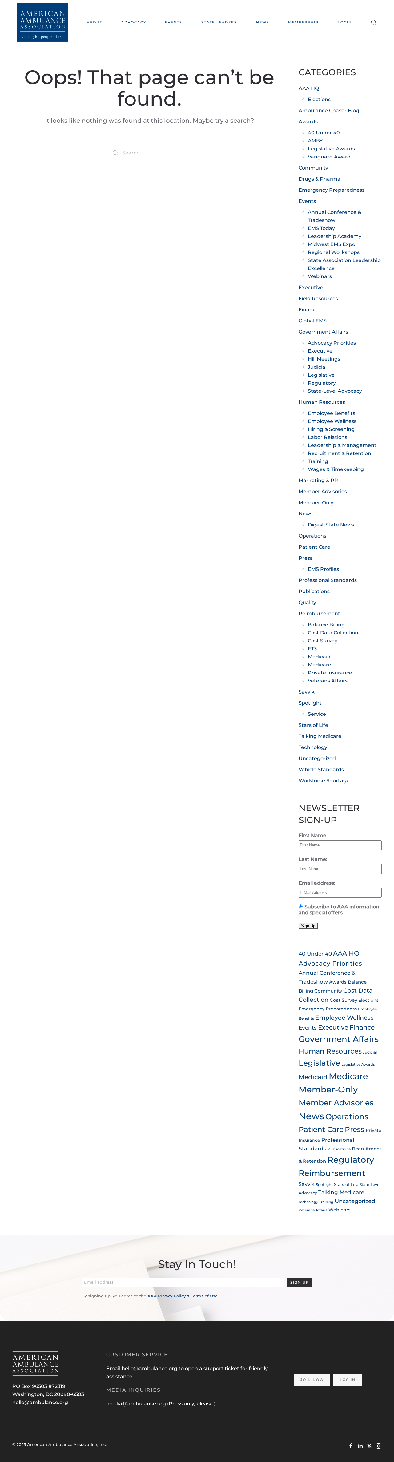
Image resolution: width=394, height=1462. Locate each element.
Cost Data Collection (333, 633)
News (262, 22)
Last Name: (313, 859)
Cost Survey (322, 641)
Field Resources (318, 298)
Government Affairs (323, 332)
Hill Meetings (324, 359)
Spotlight (310, 703)
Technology (313, 747)
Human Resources (322, 402)
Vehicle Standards (321, 769)
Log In (348, 1380)
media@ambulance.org (136, 1404)
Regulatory (322, 383)
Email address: (317, 883)
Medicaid (319, 657)
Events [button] (173, 22)
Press (305, 558)
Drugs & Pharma (319, 179)
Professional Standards (328, 580)
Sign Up (299, 1282)
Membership (303, 22)
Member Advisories (323, 491)
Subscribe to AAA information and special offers (339, 909)
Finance (309, 310)
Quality (307, 602)
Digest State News (331, 525)
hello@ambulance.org (40, 1402)
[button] (374, 22)
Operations (312, 536)
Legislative (321, 375)
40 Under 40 (324, 133)
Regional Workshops (334, 252)
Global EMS (313, 321)
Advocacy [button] (133, 22)
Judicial (317, 367)
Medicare (319, 665)
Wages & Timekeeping (336, 469)
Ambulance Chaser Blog (329, 110)
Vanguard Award (329, 157)
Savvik (307, 692)
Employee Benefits (331, 413)
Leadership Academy (334, 236)
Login (345, 22)
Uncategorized (317, 758)
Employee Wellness (332, 421)
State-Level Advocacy (335, 391)
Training (318, 461)
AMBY (315, 141)
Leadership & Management (342, 445)
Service (317, 714)
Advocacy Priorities (332, 343)
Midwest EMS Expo (331, 244)
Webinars (320, 276)
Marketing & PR (318, 480)
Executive (311, 287)
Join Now (312, 1380)
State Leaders (219, 22)
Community (313, 168)
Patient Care (314, 547)
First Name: (313, 835)
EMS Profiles (323, 569)
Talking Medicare (320, 736)
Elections (319, 99)
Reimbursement (319, 613)
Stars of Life (313, 725)
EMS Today (321, 228)
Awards (308, 122)
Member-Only (316, 503)
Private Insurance (330, 673)
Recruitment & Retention (339, 453)
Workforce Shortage (324, 781)
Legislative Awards (331, 149)
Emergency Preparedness (331, 190)
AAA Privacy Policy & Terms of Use (182, 1295)
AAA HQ (309, 88)
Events (307, 201)
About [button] (94, 22)
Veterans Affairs (328, 681)
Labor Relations (327, 437)
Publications (314, 591)
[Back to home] (42, 22)
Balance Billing (326, 625)
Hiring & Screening (331, 429)
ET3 (312, 649)
